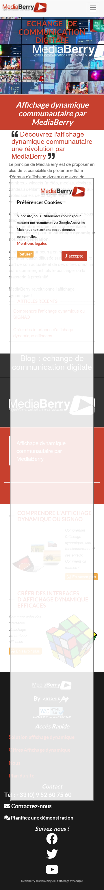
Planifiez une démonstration (41, 817)
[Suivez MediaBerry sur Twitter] (52, 856)
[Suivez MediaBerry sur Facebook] (52, 841)
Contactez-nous (31, 806)
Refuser (25, 254)
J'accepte (74, 255)
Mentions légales (32, 243)
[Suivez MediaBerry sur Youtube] (52, 871)
